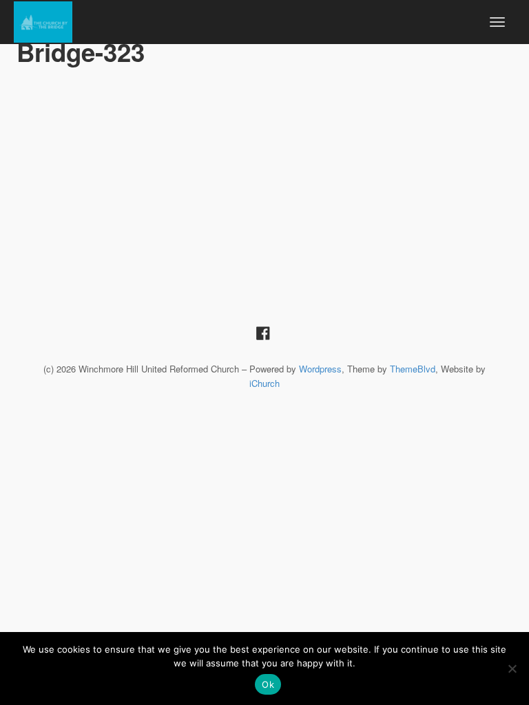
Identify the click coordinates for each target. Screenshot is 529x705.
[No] (512, 668)
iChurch (264, 383)
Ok (268, 684)
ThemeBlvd (412, 368)
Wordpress (320, 368)
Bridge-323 (81, 52)
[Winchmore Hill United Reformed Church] (43, 20)
